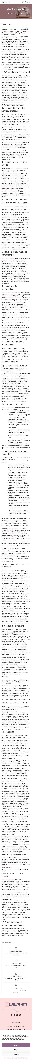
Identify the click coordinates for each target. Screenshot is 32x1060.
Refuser (16, 1050)
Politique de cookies (9, 1058)
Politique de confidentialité (20, 1058)
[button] (29, 1032)
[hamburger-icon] (29, 2)
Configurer (16, 1054)
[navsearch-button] (27, 2)
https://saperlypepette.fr (9, 36)
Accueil (10, 13)
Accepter (16, 1045)
